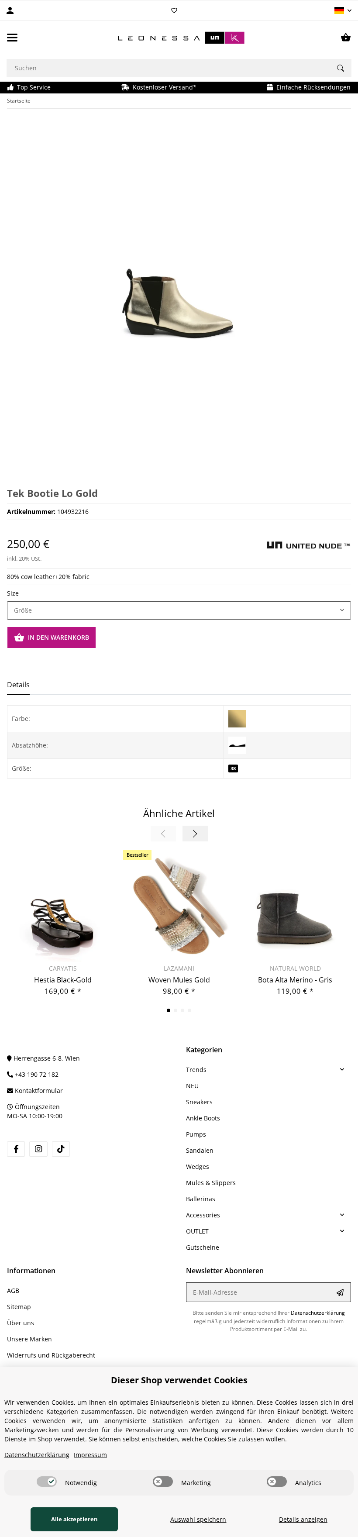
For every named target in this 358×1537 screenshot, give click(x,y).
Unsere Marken (29, 1339)
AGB (13, 1290)
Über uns (20, 1323)
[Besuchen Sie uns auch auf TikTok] (61, 1149)
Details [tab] (18, 684)
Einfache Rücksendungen (312, 87)
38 (233, 768)
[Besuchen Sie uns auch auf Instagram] (38, 1149)
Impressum (90, 1455)
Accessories (203, 1215)
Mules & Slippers (211, 1183)
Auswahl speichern (198, 1519)
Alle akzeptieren (74, 1519)
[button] (342, 10)
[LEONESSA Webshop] (179, 37)
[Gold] (237, 718)
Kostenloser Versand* (162, 87)
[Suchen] (340, 68)
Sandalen (199, 1150)
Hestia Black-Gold (63, 980)
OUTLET (197, 1231)
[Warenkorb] (346, 37)
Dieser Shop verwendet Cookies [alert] (179, 1380)
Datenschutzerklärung (318, 1312)
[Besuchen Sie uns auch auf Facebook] (16, 1149)
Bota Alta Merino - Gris (295, 980)
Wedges (197, 1166)
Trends (196, 1069)
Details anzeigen (303, 1519)
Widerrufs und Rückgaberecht (51, 1355)
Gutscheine (202, 1247)
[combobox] (179, 610)
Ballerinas (200, 1199)
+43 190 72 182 (36, 1074)
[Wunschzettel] (174, 10)
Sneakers (199, 1102)
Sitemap (19, 1307)
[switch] (47, 1481)
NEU (192, 1086)
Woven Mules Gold (179, 980)
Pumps (196, 1134)
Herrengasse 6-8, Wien (46, 1058)
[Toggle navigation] (12, 37)
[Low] (237, 745)
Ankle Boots (203, 1118)
